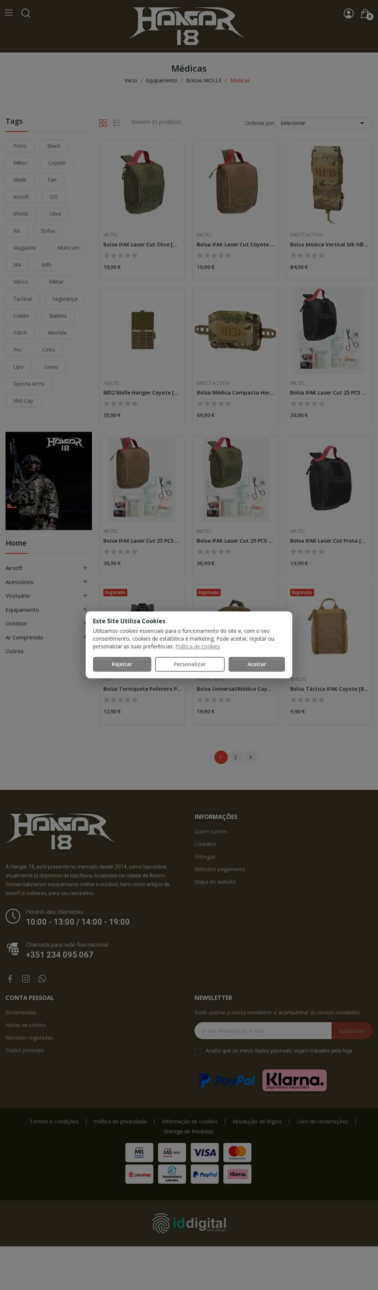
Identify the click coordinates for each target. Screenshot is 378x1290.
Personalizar (190, 664)
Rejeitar (122, 664)
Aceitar (257, 664)
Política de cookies (197, 646)
